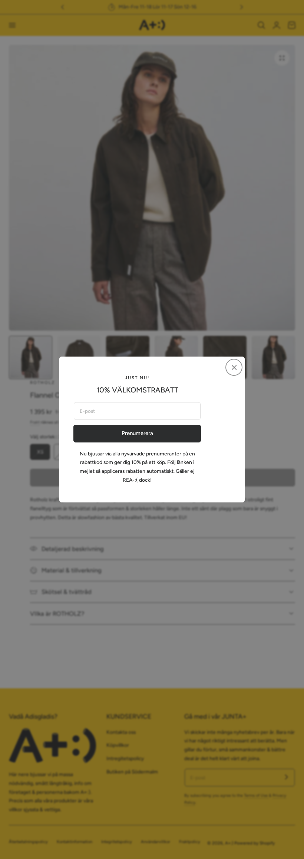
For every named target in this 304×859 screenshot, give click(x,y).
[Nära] (234, 367)
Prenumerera (137, 433)
